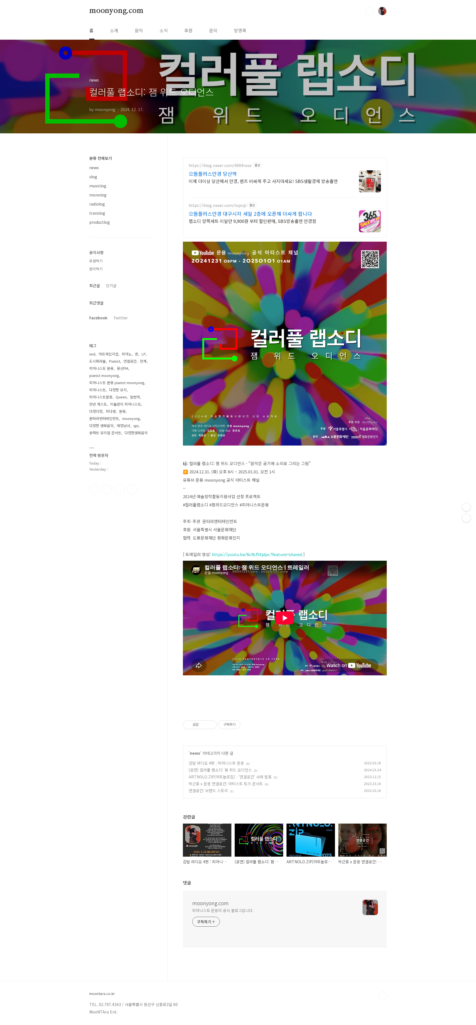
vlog (93, 176)
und (92, 354)
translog (97, 213)
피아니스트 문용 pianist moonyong (116, 382)
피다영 (111, 411)
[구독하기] (466, 518)
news (195, 753)
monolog (98, 195)
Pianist (114, 361)
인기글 (111, 285)
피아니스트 (97, 389)
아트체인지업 (108, 354)
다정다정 (95, 411)
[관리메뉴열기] (466, 507)
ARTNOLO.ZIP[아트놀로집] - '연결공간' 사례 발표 (230, 776)
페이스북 (94, 489)
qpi (136, 425)
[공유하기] (203, 725)
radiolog (97, 204)
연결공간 (130, 361)
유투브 (132, 489)
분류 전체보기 (100, 158)
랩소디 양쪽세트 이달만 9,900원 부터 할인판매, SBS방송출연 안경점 (252, 221)
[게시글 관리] (210, 725)
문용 (122, 411)
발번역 (135, 397)
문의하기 (95, 268)
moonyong (131, 418)
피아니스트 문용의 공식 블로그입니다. (222, 910)
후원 (188, 30)
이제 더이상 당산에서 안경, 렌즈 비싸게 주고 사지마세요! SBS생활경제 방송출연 (263, 181)
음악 (139, 30)
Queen (121, 397)
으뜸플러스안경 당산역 (213, 173)
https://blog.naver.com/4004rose (220, 165)
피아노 (127, 354)
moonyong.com (116, 11)
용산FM (122, 368)
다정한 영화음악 (101, 425)
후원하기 (95, 260)
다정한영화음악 (136, 432)
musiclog (97, 185)
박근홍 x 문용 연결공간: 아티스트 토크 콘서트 (226, 783)
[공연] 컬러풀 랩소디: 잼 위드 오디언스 (220, 770)
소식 (163, 30)
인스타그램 (107, 489)
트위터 (120, 489)
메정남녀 (123, 425)
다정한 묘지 (118, 389)
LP (144, 354)
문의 (213, 30)
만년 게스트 (98, 404)
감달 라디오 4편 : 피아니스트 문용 (216, 763)
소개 (114, 30)
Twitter (120, 317)
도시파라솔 (97, 361)
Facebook (98, 317)
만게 (143, 361)
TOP (382, 995)
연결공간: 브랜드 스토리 (208, 790)
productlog (99, 222)
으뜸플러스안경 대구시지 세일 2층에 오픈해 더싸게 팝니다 (250, 213)
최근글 (94, 285)
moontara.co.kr (102, 993)
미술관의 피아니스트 (125, 404)
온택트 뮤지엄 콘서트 (105, 432)
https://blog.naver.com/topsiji (217, 205)
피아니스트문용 (100, 397)
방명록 (240, 30)
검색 (370, 11)
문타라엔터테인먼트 (104, 418)
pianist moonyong (104, 375)
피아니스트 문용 (101, 368)
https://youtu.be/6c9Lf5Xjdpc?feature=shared (257, 554)
